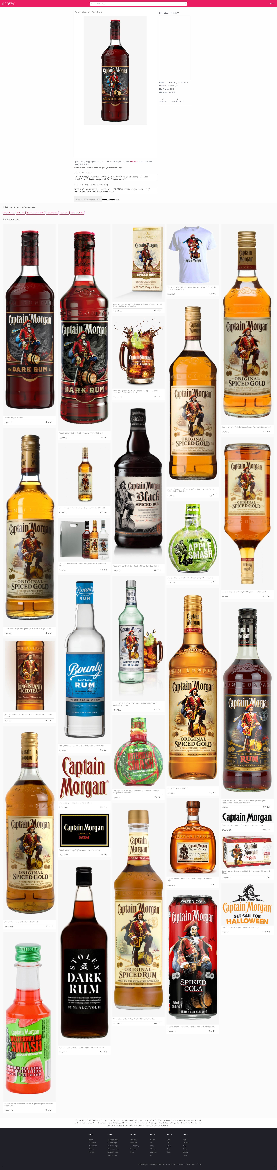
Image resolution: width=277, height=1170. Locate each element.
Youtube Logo (113, 1146)
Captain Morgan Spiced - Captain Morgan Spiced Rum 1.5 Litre (244, 592)
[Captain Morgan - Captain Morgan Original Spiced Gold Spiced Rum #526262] (247, 324)
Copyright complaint (111, 199)
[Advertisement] (115, 141)
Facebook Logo (113, 1149)
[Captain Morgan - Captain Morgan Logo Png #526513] (84, 778)
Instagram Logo (113, 1139)
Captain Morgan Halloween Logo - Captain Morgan (240, 927)
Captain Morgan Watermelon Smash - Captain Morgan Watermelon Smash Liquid (29, 1105)
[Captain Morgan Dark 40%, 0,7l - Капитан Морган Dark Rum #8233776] (84, 327)
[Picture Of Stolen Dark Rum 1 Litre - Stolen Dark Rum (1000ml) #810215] (84, 953)
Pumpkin (92, 1152)
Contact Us (180, 1164)
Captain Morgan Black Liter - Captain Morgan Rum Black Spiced (136, 566)
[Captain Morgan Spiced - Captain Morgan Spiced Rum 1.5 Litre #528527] (247, 513)
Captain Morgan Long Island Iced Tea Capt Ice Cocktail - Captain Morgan (28, 715)
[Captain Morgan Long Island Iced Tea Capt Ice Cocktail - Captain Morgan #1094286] (29, 675)
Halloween (133, 1143)
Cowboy (153, 1152)
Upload (272, 3)
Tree (168, 1152)
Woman (152, 1149)
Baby (152, 1146)
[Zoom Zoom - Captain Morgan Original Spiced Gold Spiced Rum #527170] (29, 527)
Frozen (152, 1139)
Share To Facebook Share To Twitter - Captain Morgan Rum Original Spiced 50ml (135, 704)
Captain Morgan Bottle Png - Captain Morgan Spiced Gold (134, 1019)
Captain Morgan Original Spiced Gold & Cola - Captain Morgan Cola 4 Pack (246, 872)
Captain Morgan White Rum (177, 788)
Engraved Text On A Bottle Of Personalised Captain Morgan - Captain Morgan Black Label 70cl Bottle (244, 802)
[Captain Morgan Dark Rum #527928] (29, 320)
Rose (184, 1146)
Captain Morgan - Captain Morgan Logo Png (75, 803)
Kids (151, 1155)
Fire (168, 1143)
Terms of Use (196, 1164)
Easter (132, 1152)
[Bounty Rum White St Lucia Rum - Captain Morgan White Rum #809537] (84, 659)
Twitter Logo (112, 1143)
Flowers (185, 1143)
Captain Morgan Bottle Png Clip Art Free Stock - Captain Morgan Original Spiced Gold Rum (190, 490)
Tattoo (185, 1155)
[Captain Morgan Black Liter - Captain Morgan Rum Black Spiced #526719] (138, 483)
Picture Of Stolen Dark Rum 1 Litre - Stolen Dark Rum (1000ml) (81, 1047)
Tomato (91, 1149)
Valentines (133, 1149)
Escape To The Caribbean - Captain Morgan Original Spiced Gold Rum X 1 (82, 564)
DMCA (188, 1164)
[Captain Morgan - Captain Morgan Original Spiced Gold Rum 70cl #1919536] (84, 474)
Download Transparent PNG (87, 199)
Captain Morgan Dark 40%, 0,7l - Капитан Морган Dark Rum (81, 433)
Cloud (169, 1139)
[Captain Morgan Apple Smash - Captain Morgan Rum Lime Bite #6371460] (192, 538)
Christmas (133, 1139)
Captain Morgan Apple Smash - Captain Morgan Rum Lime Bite (190, 578)
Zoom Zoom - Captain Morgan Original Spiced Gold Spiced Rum (28, 629)
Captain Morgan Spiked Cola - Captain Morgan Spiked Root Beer (190, 1027)
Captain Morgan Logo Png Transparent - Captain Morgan (242, 825)
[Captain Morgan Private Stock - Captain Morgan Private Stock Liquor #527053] (192, 837)
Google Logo (112, 1155)
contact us (134, 161)
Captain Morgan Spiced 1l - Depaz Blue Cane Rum (23, 922)
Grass (169, 1146)
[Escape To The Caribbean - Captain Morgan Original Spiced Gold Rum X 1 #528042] (84, 540)
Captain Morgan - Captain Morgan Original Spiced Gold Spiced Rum (246, 427)
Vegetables (93, 1146)
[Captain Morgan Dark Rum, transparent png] (115, 70)
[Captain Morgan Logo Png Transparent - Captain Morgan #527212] (247, 818)
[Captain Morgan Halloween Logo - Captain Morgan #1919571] (247, 904)
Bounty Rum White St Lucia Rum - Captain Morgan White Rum (81, 746)
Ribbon (185, 1152)
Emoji (184, 1139)
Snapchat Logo (113, 1152)
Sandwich (92, 1143)
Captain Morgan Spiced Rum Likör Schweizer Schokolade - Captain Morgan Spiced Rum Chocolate (137, 305)
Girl (151, 1143)
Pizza (91, 1139)
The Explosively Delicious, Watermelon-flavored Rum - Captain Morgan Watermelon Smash (136, 792)
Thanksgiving (134, 1146)
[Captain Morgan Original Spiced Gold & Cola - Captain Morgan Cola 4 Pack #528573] (247, 852)
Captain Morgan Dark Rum (14, 418)
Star (168, 1149)
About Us (171, 1164)
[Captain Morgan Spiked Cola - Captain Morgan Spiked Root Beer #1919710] (192, 957)
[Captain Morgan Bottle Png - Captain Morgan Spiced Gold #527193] (138, 910)
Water (185, 1149)
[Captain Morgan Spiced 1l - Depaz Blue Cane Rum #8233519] (29, 823)
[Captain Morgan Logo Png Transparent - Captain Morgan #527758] (84, 830)
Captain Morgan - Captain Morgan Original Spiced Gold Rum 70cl (82, 508)
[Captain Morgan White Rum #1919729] (192, 687)
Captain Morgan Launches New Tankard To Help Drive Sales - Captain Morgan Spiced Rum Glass (135, 391)
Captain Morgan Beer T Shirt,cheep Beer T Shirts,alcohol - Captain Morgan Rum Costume (191, 288)
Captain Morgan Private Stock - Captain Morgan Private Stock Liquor (189, 879)
